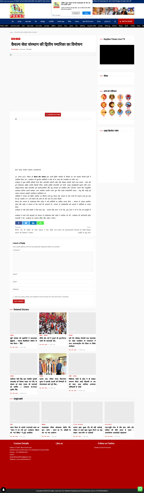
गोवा (76, 26)
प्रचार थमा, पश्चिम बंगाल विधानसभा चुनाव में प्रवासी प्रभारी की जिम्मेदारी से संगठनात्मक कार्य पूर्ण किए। (53, 364)
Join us (107, 21)
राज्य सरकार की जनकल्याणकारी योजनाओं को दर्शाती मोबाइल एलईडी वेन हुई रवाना (72, 230)
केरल (65, 26)
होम (13, 21)
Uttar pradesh (78, 424)
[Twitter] (26, 223)
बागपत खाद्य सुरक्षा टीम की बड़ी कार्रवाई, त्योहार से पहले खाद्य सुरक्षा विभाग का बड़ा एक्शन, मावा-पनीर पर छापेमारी (88, 412)
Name (15, 274)
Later (76, 13)
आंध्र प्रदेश (30, 26)
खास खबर (28, 21)
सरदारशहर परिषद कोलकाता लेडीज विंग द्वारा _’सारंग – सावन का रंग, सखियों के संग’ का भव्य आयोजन (56, 412)
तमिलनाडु (107, 26)
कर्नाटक (60, 26)
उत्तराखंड (46, 26)
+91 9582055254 (21, 452)
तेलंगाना (114, 26)
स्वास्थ (77, 21)
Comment (17, 250)
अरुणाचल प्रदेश (15, 26)
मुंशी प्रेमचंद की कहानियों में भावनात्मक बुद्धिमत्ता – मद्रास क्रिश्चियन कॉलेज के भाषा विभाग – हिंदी (23, 323)
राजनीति (51, 21)
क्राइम (19, 21)
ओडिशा (53, 26)
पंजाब (138, 26)
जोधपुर (13, 38)
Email (15, 281)
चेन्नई (11, 424)
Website (16, 289)
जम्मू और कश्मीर (91, 26)
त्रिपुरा (121, 26)
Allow (86, 13)
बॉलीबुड (43, 21)
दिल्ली (126, 26)
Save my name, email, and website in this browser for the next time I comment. (42, 297)
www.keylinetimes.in (23, 459)
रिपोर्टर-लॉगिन (4, 26)
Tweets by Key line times (102, 447)
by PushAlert (57, 15)
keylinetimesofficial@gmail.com (20, 457)
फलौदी (70, 376)
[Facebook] (18, 223)
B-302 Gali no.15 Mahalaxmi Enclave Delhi (34, 450)
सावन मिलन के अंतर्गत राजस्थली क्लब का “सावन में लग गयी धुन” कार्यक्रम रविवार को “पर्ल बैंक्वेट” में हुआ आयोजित (24, 412)
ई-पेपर (99, 21)
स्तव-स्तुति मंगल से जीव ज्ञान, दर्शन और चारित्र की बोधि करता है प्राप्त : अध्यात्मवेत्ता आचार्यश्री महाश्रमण (119, 412)
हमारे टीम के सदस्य (88, 21)
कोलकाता (43, 424)
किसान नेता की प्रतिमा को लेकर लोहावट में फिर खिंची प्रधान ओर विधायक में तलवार (34, 230)
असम (23, 26)
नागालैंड (132, 26)
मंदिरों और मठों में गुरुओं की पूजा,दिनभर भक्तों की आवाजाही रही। (53, 323)
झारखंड (100, 26)
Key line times (15, 49)
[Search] (115, 21)
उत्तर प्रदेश (39, 26)
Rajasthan (108, 424)
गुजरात (71, 26)
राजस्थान (18, 38)
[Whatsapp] (40, 223)
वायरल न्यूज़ (61, 21)
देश (36, 21)
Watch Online (127, 21)
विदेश (69, 21)
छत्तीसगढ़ (82, 26)
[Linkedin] (33, 223)
